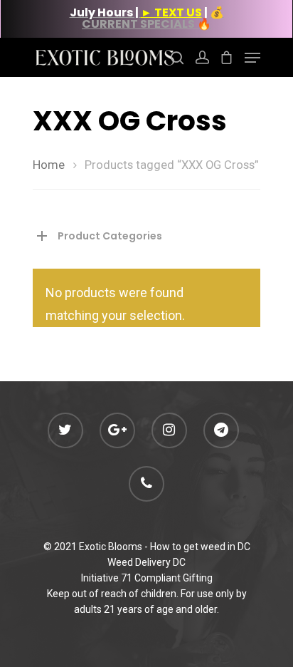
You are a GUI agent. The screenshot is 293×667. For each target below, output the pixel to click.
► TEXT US (171, 12)
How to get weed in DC (200, 546)
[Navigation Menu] (252, 58)
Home (49, 165)
